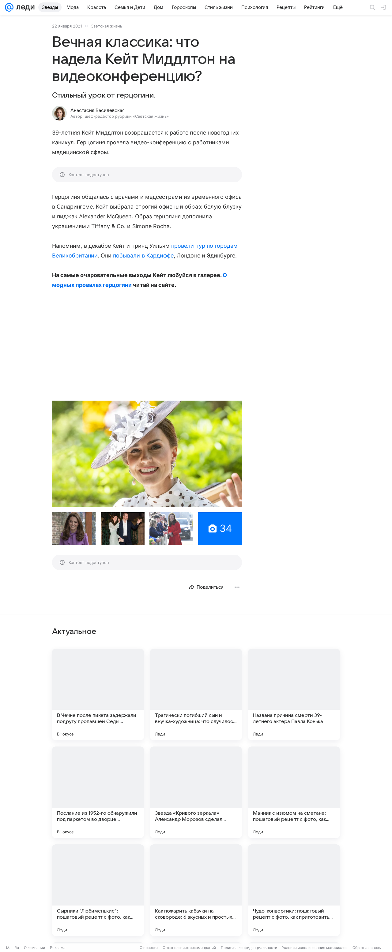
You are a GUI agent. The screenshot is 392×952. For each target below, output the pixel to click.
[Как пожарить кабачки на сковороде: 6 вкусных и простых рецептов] (196, 890)
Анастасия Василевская (97, 110)
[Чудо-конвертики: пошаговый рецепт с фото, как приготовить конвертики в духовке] (294, 890)
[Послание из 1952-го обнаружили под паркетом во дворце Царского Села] (98, 792)
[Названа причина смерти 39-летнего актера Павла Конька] (294, 694)
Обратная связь (366, 947)
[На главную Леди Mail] (24, 7)
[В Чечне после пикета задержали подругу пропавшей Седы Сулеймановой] (98, 694)
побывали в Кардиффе (143, 255)
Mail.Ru (12, 947)
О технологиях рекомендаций (189, 947)
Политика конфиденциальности (249, 947)
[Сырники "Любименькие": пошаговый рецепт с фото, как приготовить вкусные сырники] (98, 890)
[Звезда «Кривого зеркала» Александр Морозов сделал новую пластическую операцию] (196, 792)
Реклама (58, 947)
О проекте (149, 947)
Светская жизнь (106, 26)
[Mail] (9, 7)
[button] (147, 454)
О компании (34, 947)
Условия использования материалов (315, 947)
